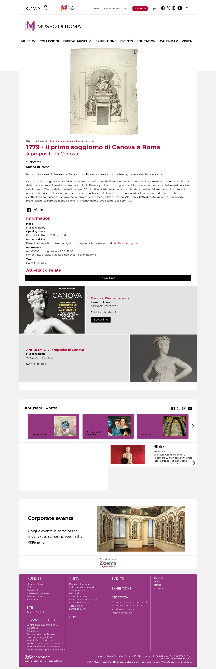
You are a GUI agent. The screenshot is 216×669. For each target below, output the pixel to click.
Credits (156, 662)
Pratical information (80, 584)
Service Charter (35, 596)
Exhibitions (106, 41)
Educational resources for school (129, 602)
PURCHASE (140, 8)
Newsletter (33, 599)
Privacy (119, 662)
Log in (154, 8)
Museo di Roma (59, 26)
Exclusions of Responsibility (138, 662)
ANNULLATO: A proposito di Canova (55, 350)
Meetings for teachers (123, 609)
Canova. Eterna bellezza (110, 298)
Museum (28, 41)
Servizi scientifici (42, 620)
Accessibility (76, 605)
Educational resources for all (127, 605)
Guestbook (33, 590)
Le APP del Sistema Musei (83, 599)
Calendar (169, 41)
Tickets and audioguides (82, 587)
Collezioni (49, 41)
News (157, 581)
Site (30, 607)
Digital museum (77, 41)
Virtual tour (147, 434)
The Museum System (38, 593)
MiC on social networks (93, 433)
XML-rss (188, 662)
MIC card (74, 593)
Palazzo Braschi (35, 612)
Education (146, 41)
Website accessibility (172, 662)
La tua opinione (78, 608)
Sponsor (158, 588)
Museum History (36, 584)
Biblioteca (32, 631)
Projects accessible (122, 612)
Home (29, 141)
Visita (187, 41)
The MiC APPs (39, 434)
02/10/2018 (173, 457)
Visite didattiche (78, 596)
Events (126, 41)
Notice (157, 584)
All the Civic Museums (115, 8)
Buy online (100, 319)
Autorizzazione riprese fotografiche (46, 649)
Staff (29, 587)
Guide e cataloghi (79, 602)
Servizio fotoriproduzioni (40, 640)
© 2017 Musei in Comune (99, 662)
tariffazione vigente (126, 243)
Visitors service (77, 590)
